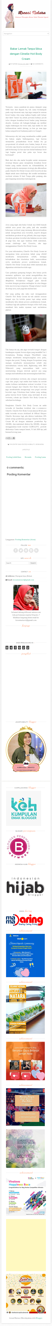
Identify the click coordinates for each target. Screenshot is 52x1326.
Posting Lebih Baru (13, 457)
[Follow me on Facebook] (15, 550)
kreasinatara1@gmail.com (23, 580)
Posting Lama (40, 457)
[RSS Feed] (36, 550)
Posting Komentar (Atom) (25, 539)
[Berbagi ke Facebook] (14, 438)
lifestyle (26, 450)
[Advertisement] (26, 1245)
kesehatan (40, 444)
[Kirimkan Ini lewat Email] (6, 438)
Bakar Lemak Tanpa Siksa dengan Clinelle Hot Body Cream (26, 53)
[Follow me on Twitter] (21, 550)
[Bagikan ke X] (11, 438)
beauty (32, 444)
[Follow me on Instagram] (31, 550)
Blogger (39, 1318)
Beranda (28, 457)
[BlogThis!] (9, 438)
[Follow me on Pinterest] (26, 550)
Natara (15, 64)
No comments (37, 64)
